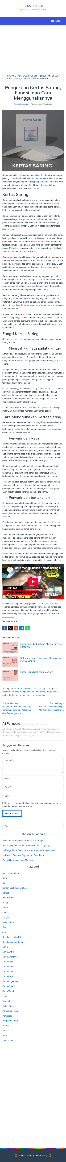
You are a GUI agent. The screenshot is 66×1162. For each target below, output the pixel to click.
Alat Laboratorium (23, 688)
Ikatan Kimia (8, 922)
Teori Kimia (7, 1040)
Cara (35, 688)
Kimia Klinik (7, 976)
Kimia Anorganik (10, 956)
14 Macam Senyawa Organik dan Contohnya (23, 855)
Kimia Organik (9, 986)
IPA (4, 927)
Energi (5, 902)
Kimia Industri (8, 971)
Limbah (5, 995)
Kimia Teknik (8, 991)
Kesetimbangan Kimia (12, 941)
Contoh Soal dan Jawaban (14, 887)
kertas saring (44, 606)
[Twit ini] (10, 628)
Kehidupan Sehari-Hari (12, 936)
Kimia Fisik (7, 961)
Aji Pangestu (11, 723)
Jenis (4, 932)
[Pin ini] (16, 628)
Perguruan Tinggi (10, 1020)
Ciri (3, 882)
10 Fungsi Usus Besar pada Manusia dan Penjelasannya (41, 659)
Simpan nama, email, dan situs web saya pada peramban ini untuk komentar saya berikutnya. (31, 804)
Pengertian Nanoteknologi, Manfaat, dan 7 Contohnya (51, 706)
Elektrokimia (8, 897)
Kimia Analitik (8, 951)
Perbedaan (7, 1015)
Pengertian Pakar (10, 1010)
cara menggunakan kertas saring (30, 691)
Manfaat (6, 1000)
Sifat (4, 1030)
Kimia (5, 946)
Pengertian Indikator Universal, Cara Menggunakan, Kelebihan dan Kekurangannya (16, 708)
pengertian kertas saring (34, 694)
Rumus (5, 1025)
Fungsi (41, 688)
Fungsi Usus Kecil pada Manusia (36, 671)
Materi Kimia (8, 1005)
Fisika (5, 912)
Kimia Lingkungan (10, 981)
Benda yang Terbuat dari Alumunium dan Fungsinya (41, 645)
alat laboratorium (34, 178)
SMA (4, 1035)
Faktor (5, 907)
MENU (58, 21)
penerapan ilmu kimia (48, 181)
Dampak (6, 892)
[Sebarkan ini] (4, 628)
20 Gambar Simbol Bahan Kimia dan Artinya (22, 840)
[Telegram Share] (21, 628)
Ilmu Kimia (33, 5)
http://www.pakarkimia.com (34, 723)
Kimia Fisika (8, 966)
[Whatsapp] (27, 628)
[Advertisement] (33, 49)
